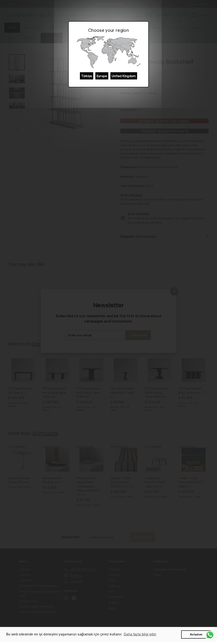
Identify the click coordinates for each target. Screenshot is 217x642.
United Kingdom (124, 76)
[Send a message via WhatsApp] (210, 635)
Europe (102, 76)
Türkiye (86, 76)
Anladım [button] (196, 634)
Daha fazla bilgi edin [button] (140, 634)
